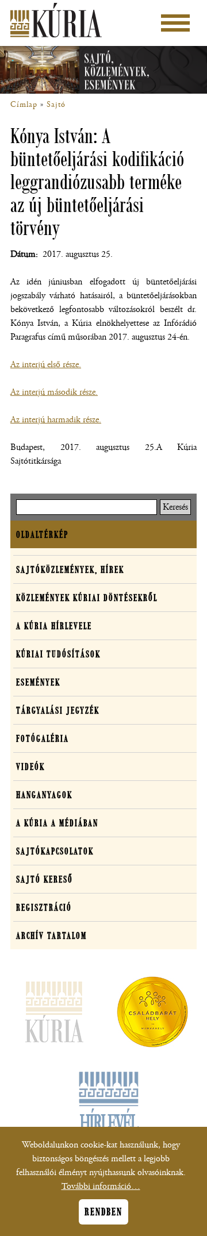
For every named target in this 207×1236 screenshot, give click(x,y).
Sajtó (56, 104)
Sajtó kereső (44, 879)
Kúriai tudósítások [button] (58, 654)
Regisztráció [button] (44, 907)
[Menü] (175, 23)
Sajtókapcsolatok (55, 851)
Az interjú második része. (54, 392)
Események (38, 682)
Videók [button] (30, 766)
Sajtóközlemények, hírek (70, 569)
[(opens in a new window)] (152, 1014)
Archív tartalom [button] (51, 935)
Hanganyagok (44, 794)
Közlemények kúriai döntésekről (87, 597)
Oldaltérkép (42, 534)
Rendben (103, 1212)
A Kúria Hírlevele (54, 625)
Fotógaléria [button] (42, 738)
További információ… (101, 1186)
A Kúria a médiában (57, 823)
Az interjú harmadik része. (55, 420)
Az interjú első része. (45, 365)
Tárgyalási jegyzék (57, 710)
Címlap (23, 104)
